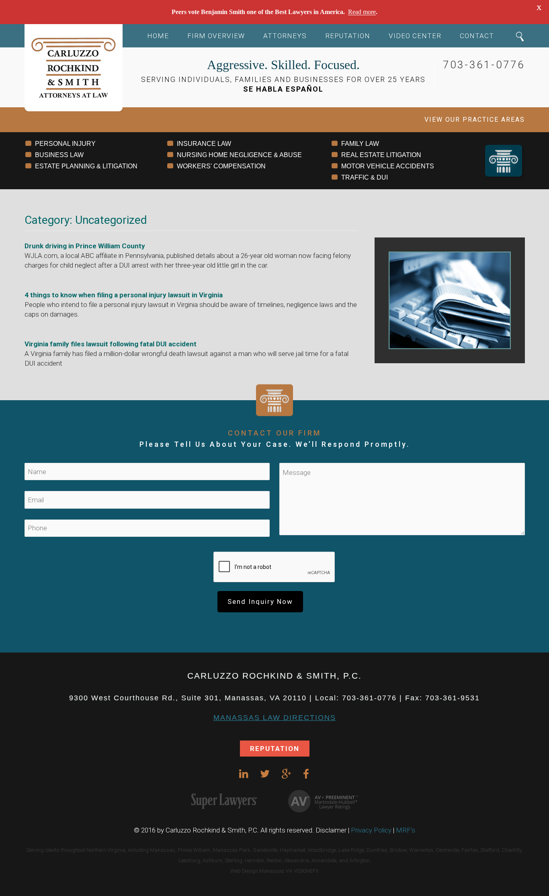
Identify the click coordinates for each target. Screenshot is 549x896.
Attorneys (285, 36)
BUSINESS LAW (59, 154)
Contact (477, 36)
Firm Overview (216, 36)
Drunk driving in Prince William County (85, 246)
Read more (362, 11)
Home (158, 36)
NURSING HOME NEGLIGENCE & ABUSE (239, 154)
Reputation (347, 36)
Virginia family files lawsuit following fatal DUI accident (111, 344)
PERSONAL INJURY (65, 143)
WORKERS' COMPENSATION (221, 166)
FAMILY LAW (360, 143)
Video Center (415, 36)
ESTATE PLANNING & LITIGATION (86, 166)
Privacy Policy (371, 830)
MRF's (405, 830)
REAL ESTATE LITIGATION (381, 154)
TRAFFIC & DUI (364, 177)
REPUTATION (274, 749)
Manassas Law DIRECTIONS (274, 718)
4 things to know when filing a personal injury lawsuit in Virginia (124, 295)
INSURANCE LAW (204, 143)
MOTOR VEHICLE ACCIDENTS (387, 166)
